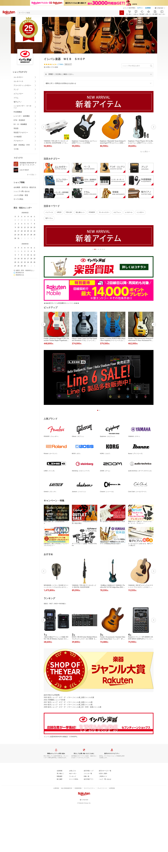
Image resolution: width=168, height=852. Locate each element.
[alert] (98, 74)
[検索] (121, 12)
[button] (160, 8)
